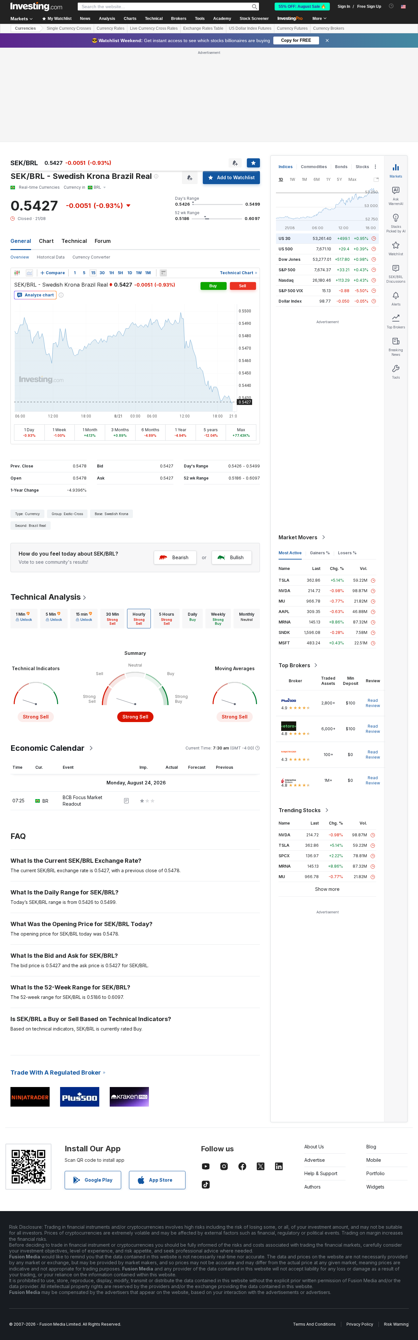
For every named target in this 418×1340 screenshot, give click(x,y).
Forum (103, 241)
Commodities (314, 166)
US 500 (286, 248)
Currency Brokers (328, 28)
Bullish (237, 557)
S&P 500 (287, 269)
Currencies (25, 28)
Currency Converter (91, 257)
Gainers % (320, 552)
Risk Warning (396, 1324)
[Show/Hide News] (163, 272)
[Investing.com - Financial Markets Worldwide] (36, 6)
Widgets (375, 1187)
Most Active (290, 552)
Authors (312, 1187)
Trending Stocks (300, 810)
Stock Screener (254, 18)
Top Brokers (294, 665)
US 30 (284, 238)
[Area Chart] (29, 272)
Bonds (341, 166)
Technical (74, 241)
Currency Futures (292, 28)
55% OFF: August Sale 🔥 (302, 6)
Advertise (314, 1160)
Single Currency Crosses (69, 28)
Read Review (373, 703)
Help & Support (320, 1173)
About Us (314, 1146)
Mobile (373, 1160)
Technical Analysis (45, 597)
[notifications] (391, 6)
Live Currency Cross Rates (154, 28)
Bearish (180, 557)
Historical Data (51, 257)
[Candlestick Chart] (17, 272)
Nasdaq (286, 280)
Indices (286, 166)
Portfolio (375, 1173)
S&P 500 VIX (291, 290)
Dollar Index (290, 301)
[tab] (24, 618)
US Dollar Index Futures (250, 28)
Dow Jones (289, 259)
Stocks (362, 166)
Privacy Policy (359, 1324)
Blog (371, 1146)
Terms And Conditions (314, 1324)
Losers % (347, 552)
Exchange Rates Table (203, 28)
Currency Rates (110, 28)
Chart (46, 241)
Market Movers (298, 537)
